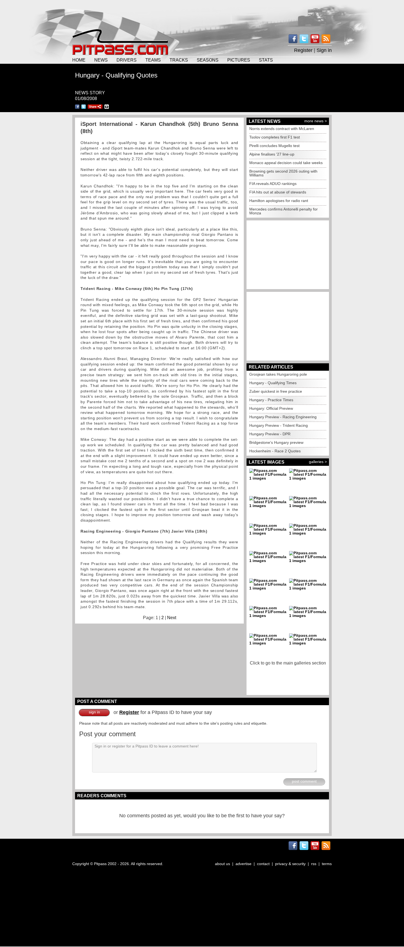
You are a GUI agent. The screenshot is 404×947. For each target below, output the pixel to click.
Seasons (207, 59)
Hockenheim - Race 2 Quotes (275, 451)
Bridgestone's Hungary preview (276, 442)
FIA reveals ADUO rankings (273, 183)
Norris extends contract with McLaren (281, 128)
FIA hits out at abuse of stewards (277, 192)
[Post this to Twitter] (83, 106)
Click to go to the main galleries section (288, 663)
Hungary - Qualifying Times (273, 383)
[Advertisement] (202, 13)
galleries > (318, 461)
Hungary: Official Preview (271, 408)
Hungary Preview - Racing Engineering (283, 417)
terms (327, 864)
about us (222, 864)
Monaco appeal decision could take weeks (286, 162)
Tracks (179, 59)
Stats (266, 59)
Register (303, 50)
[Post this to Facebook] (77, 106)
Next (171, 617)
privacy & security (290, 864)
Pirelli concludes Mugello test (274, 145)
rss (313, 864)
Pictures (238, 59)
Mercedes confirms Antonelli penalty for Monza (283, 211)
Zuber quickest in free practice (275, 391)
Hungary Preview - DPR (269, 434)
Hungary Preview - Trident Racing (278, 425)
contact (263, 864)
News (101, 59)
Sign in (324, 50)
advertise (243, 864)
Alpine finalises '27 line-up (271, 154)
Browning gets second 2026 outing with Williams (283, 173)
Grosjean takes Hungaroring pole (278, 374)
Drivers (127, 59)
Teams (153, 59)
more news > (315, 121)
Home (78, 59)
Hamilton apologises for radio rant (278, 200)
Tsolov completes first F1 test (274, 137)
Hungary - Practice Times (271, 400)
